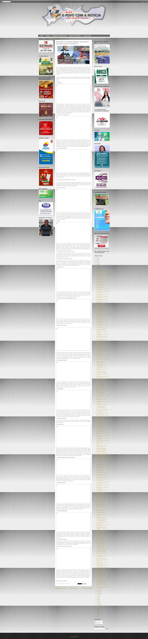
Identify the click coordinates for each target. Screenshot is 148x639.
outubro (97, 591)
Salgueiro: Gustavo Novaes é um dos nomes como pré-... (102, 538)
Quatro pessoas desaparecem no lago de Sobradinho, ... (102, 387)
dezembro (98, 270)
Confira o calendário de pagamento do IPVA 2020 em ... (102, 568)
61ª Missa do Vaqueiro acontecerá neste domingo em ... (102, 431)
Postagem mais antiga (87, 588)
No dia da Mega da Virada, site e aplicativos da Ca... (101, 309)
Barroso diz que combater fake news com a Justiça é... (102, 428)
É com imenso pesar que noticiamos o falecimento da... (102, 334)
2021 (96, 265)
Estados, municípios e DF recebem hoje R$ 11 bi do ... (102, 327)
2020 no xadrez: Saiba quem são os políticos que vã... (102, 493)
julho (97, 596)
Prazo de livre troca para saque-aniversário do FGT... (101, 543)
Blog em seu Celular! (75, 35)
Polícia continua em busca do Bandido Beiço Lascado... (102, 416)
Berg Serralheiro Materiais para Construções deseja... (101, 287)
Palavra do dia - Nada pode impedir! (102, 453)
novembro (98, 590)
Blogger (76, 636)
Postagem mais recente (60, 588)
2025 (96, 259)
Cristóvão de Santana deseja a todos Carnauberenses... (102, 284)
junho (97, 598)
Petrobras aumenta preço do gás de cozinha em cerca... (102, 495)
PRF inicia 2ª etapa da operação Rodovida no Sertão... (101, 446)
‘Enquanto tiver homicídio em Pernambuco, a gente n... (101, 392)
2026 (96, 257)
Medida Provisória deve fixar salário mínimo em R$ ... (102, 277)
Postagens (97, 621)
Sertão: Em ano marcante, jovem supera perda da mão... (101, 339)
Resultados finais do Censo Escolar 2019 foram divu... (102, 322)
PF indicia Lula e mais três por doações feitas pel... (101, 518)
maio (97, 599)
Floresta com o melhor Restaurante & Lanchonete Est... (102, 394)
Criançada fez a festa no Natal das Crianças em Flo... (102, 399)
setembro (98, 593)
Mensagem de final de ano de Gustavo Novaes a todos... (102, 292)
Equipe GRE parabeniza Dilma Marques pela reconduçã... (101, 475)
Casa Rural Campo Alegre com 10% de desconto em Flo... (102, 344)
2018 (96, 608)
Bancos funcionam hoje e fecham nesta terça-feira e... (101, 354)
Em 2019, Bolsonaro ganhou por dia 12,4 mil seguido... (102, 414)
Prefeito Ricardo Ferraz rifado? (101, 558)
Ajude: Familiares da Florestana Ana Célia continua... (102, 455)
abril (97, 601)
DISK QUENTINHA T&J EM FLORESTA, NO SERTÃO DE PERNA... (101, 528)
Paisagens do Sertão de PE (59, 35)
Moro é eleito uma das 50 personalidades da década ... (101, 575)
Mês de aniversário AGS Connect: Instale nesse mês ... (101, 384)
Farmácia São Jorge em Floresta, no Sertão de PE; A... (102, 515)
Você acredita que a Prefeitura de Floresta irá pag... (101, 419)
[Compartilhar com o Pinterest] (86, 583)
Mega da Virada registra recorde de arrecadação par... (102, 282)
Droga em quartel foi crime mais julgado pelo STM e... (101, 364)
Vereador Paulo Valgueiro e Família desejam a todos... (102, 294)
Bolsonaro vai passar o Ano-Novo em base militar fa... (102, 488)
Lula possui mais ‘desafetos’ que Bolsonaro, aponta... (101, 362)
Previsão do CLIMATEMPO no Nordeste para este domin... (101, 407)
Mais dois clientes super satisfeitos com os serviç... (102, 357)
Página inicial (74, 588)
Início (41, 35)
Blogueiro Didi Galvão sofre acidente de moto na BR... (102, 441)
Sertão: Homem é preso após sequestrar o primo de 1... (101, 503)
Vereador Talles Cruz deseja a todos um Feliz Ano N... (102, 312)
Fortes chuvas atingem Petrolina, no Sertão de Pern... (102, 317)
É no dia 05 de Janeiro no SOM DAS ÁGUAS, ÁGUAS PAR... (102, 510)
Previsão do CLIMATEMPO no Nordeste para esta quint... (101, 551)
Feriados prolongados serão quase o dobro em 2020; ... (102, 367)
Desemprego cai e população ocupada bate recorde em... (102, 483)
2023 (96, 262)
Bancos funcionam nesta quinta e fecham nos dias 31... (101, 546)
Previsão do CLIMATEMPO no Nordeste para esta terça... (101, 329)
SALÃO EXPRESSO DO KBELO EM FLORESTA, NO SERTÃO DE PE (102, 458)
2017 (96, 609)
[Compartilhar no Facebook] (84, 583)
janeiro (97, 606)
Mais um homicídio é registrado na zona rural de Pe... (102, 352)
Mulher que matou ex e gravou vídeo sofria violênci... (102, 349)
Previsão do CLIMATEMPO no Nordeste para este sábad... (101, 451)
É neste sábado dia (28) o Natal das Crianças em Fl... (102, 470)
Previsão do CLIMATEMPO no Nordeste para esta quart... (101, 582)
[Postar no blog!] (83, 583)
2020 (96, 267)
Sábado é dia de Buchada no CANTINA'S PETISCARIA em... (102, 448)
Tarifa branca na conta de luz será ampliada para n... (101, 490)
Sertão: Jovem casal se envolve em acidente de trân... (102, 563)
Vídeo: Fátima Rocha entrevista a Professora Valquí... (101, 556)
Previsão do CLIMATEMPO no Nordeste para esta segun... (101, 372)
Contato (48, 35)
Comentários (98, 623)
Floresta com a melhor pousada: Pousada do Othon (101, 319)
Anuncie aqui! (87, 35)
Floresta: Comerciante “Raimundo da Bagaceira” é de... (102, 297)
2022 (96, 264)
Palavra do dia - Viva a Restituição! (102, 409)
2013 (96, 616)
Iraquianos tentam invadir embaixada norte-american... (102, 314)
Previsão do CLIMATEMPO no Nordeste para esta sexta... (101, 505)
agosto (97, 594)
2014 (96, 614)
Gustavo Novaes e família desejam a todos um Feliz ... (102, 580)
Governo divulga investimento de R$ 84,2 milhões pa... (102, 324)
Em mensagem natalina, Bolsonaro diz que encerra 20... (102, 577)
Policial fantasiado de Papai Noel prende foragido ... (101, 531)
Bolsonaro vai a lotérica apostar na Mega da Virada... (102, 523)
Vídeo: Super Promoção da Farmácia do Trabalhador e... (102, 423)
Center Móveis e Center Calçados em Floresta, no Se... (102, 465)
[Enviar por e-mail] (82, 583)
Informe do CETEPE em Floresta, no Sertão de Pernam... (102, 480)
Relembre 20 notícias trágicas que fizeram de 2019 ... (102, 404)
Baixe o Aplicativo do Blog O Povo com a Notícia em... (102, 411)
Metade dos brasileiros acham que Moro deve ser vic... (102, 337)
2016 (96, 611)
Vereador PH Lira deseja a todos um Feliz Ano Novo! (102, 307)
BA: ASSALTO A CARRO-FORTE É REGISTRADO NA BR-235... (102, 520)
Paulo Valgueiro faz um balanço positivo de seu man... (101, 513)
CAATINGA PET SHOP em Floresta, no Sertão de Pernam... (102, 548)
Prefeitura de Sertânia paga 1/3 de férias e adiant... (102, 560)
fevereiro (97, 604)
